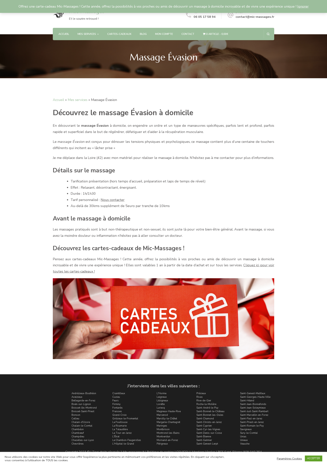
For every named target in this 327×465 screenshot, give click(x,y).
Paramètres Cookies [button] (289, 458)
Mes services (77, 100)
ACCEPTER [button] (313, 458)
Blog (143, 34)
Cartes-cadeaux (119, 34)
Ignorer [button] (303, 6)
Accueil (63, 34)
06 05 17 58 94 (205, 17)
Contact (187, 34)
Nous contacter (113, 200)
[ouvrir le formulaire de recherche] (268, 34)
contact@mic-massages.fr (255, 17)
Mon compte (164, 34)
